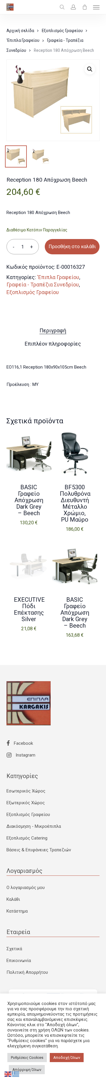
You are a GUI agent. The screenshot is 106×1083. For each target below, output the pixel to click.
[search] (62, 7)
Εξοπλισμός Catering (26, 838)
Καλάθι (13, 899)
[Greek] (16, 1074)
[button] (96, 7)
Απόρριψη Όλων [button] (26, 1069)
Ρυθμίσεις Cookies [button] (27, 1057)
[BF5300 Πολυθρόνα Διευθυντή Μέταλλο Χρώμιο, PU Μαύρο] (74, 454)
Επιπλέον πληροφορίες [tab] (53, 344)
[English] (8, 1074)
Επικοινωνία (18, 960)
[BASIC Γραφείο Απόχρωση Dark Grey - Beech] (28, 454)
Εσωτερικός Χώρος (25, 791)
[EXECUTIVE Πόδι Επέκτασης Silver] (28, 566)
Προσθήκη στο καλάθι (72, 246)
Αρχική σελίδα (20, 30)
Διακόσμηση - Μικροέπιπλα (33, 826)
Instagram (24, 755)
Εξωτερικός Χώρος (25, 802)
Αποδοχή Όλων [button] (66, 1057)
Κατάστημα (17, 911)
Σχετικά (14, 948)
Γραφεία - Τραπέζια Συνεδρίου (42, 284)
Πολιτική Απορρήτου (27, 972)
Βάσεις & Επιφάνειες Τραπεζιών (38, 850)
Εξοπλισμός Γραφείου (62, 30)
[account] (73, 7)
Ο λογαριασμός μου (25, 887)
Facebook (23, 743)
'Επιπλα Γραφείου (22, 40)
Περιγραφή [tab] (52, 330)
